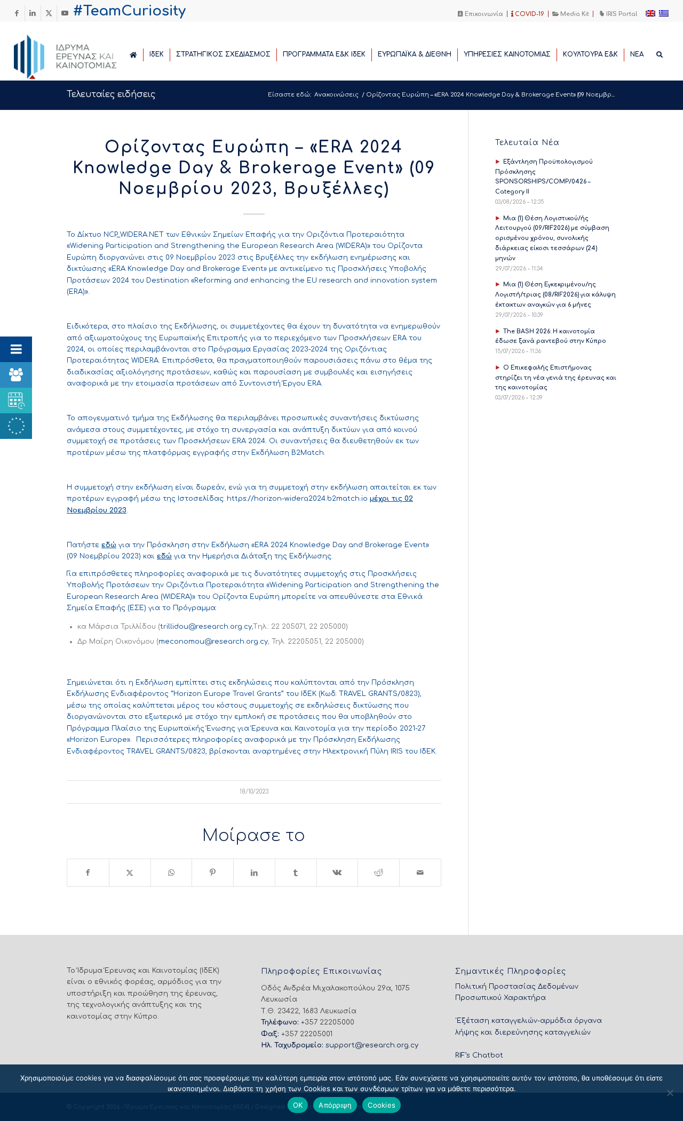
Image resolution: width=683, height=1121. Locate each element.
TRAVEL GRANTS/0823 (378, 694)
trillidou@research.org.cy (206, 626)
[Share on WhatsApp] (171, 872)
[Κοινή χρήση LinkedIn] (254, 872)
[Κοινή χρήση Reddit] (378, 872)
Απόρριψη (335, 1105)
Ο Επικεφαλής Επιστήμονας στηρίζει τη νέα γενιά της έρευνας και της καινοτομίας (555, 377)
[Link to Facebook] (17, 13)
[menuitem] (480, 14)
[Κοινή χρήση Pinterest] (212, 872)
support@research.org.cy (371, 1045)
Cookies (381, 1105)
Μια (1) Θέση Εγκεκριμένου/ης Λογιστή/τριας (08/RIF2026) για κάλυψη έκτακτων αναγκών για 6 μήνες (555, 294)
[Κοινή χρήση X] (129, 872)
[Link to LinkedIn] (33, 13)
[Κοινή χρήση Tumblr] (295, 872)
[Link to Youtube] (65, 13)
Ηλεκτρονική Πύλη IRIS (363, 751)
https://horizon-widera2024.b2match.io (297, 498)
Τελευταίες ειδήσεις (111, 94)
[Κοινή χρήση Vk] (337, 872)
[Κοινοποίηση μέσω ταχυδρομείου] (420, 872)
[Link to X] (49, 13)
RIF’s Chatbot (479, 1055)
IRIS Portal (621, 14)
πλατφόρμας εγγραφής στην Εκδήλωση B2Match (233, 453)
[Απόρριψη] (669, 1092)
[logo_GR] (80, 54)
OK (298, 1105)
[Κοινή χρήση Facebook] (88, 872)
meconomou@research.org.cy (213, 641)
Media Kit (574, 14)
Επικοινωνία (483, 14)
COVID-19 (528, 14)
